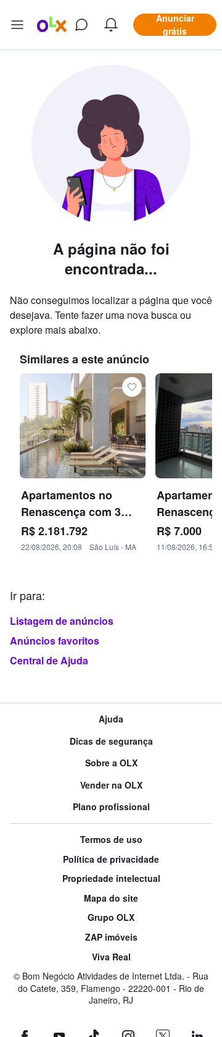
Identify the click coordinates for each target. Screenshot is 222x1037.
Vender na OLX (111, 785)
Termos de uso (111, 839)
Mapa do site (111, 898)
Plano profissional (111, 807)
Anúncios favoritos (54, 640)
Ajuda (111, 719)
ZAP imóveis (111, 937)
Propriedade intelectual (111, 878)
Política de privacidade (111, 859)
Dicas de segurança (111, 741)
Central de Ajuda (49, 660)
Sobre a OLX (111, 763)
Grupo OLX (111, 917)
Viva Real (111, 957)
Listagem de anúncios (61, 621)
